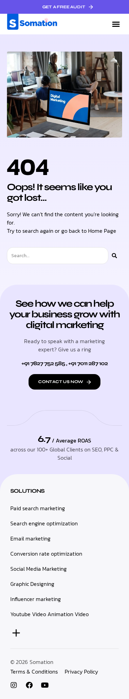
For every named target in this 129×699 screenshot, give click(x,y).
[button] (116, 24)
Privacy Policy (81, 671)
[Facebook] (29, 685)
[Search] (114, 255)
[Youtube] (45, 685)
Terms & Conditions (34, 671)
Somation (41, 662)
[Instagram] (14, 685)
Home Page (102, 231)
